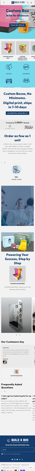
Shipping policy (25, 465)
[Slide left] (1, 162)
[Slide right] (4, 162)
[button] (4, 2)
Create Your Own (16, 25)
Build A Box (8, 465)
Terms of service (15, 467)
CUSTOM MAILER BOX (8, 57)
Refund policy (6, 467)
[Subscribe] (32, 452)
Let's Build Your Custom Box (16, 113)
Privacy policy (16, 465)
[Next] (29, 224)
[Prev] (20, 224)
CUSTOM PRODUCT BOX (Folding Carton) (22, 58)
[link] (23, 127)
